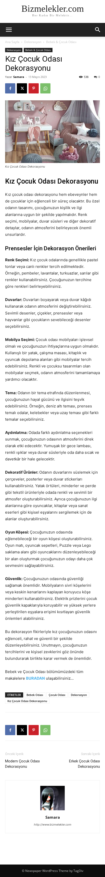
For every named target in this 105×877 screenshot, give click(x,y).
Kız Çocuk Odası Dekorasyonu (27, 701)
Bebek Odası (35, 695)
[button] (98, 30)
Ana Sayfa (12, 42)
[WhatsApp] (45, 88)
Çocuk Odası (57, 695)
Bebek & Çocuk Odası (61, 42)
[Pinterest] (34, 88)
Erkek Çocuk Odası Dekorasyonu (84, 764)
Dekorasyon (32, 42)
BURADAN (35, 678)
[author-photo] (52, 810)
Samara (18, 77)
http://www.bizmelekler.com (52, 824)
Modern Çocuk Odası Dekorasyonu (22, 764)
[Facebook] (10, 88)
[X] (22, 88)
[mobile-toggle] (9, 30)
